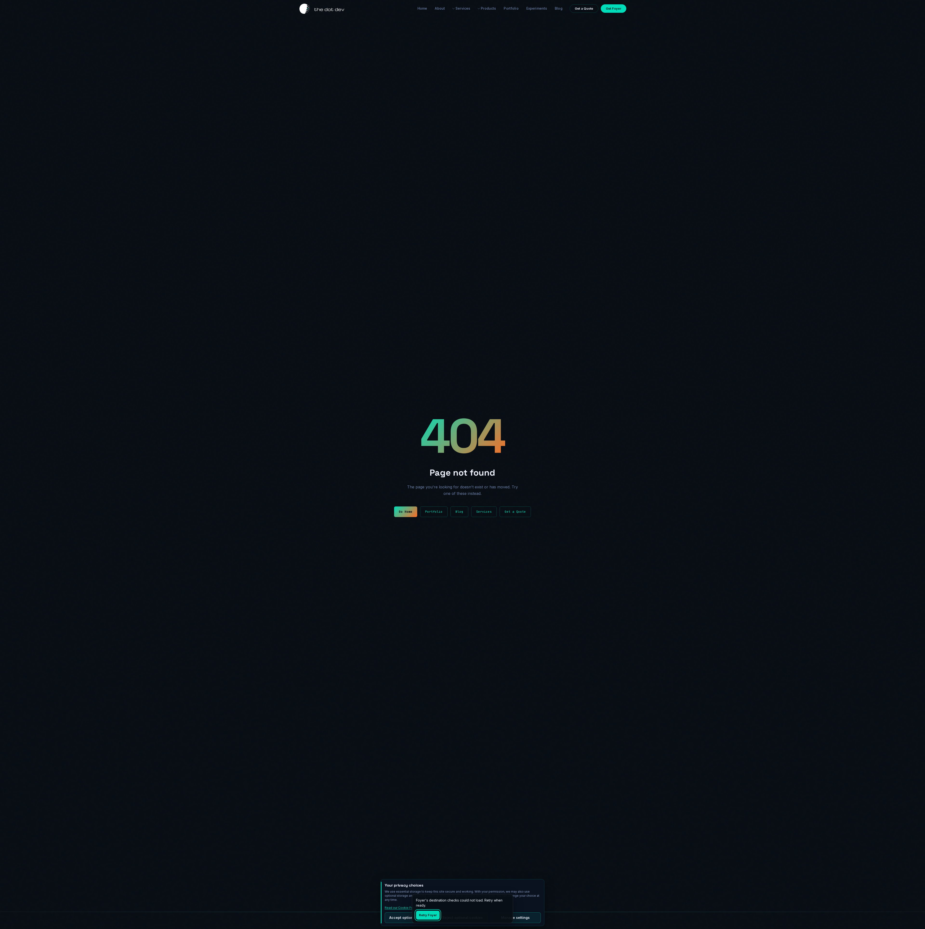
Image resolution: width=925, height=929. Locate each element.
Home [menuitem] (422, 8)
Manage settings (515, 918)
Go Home (405, 512)
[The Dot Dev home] (322, 8)
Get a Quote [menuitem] (584, 8)
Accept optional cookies (410, 918)
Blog (459, 512)
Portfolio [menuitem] (511, 8)
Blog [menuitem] (558, 8)
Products (488, 8)
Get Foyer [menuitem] (613, 8)
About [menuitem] (440, 8)
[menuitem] (461, 8)
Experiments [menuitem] (536, 8)
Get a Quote (515, 512)
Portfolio (434, 512)
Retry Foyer (428, 915)
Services (463, 8)
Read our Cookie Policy (401, 907)
